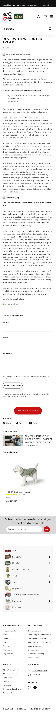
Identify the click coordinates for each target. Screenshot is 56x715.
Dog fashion (8, 654)
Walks (5, 635)
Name (6, 322)
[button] (11, 494)
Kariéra (6, 681)
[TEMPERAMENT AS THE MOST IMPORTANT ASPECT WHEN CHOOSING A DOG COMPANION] (13, 440)
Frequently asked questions (40, 635)
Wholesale (7, 685)
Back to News (30, 410)
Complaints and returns (38, 638)
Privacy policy (8, 693)
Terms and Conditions (12, 689)
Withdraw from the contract (40, 642)
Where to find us (10, 674)
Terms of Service (17, 396)
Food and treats (9, 631)
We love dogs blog (36, 654)
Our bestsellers (34, 631)
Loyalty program (35, 646)
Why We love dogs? (11, 670)
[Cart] (45, 16)
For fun (6, 646)
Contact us (7, 678)
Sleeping (6, 638)
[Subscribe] (47, 529)
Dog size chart (34, 650)
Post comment (12, 385)
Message (7, 353)
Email (6, 337)
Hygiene (6, 650)
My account (33, 657)
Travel (5, 642)
